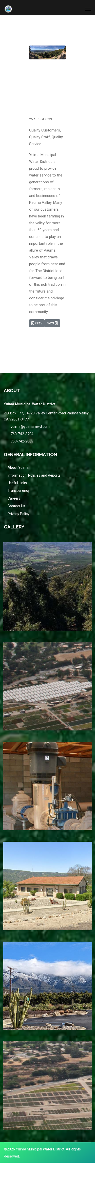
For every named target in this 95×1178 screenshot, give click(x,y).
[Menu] (88, 8)
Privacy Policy (18, 514)
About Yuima (18, 467)
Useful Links (17, 483)
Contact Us (16, 506)
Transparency (19, 490)
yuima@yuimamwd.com (30, 427)
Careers (14, 498)
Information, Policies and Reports (34, 475)
